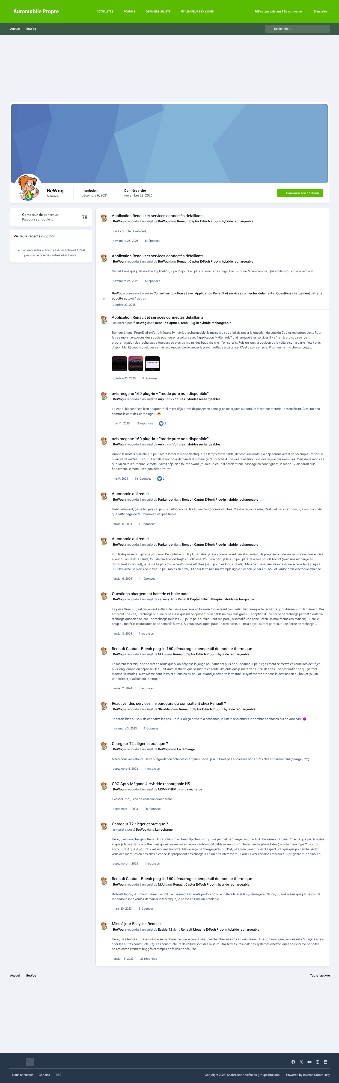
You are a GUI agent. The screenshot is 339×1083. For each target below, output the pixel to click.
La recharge (186, 749)
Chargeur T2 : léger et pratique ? (140, 743)
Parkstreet (165, 499)
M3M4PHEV (167, 789)
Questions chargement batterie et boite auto (150, 593)
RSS (58, 1075)
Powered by (308, 1075)
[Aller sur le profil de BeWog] (104, 218)
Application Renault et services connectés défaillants (158, 215)
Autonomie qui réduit (130, 493)
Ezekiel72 (165, 929)
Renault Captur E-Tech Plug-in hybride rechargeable (215, 221)
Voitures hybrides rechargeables (196, 399)
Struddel (164, 709)
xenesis (163, 599)
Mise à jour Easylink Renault (136, 923)
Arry (161, 399)
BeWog (118, 221)
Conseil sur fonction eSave (173, 293)
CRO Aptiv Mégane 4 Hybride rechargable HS (151, 783)
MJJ (161, 654)
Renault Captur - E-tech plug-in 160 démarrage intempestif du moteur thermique (182, 648)
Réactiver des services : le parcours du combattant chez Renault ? (169, 703)
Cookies (44, 1075)
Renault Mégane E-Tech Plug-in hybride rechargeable (220, 929)
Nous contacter (22, 1075)
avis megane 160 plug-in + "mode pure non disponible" (160, 393)
